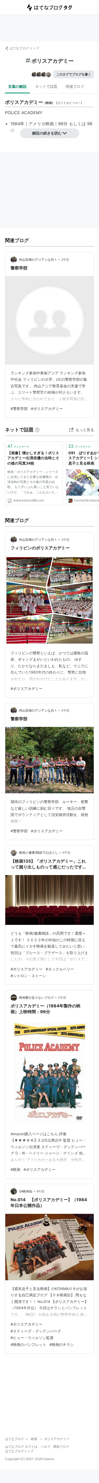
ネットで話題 (46, 86)
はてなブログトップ (19, 1451)
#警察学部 (19, 408)
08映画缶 (25, 1191)
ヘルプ (45, 1446)
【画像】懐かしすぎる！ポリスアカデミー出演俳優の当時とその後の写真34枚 (33, 458)
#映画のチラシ (61, 1344)
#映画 (15, 1169)
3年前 (65, 540)
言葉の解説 (17, 86)
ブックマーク (18, 446)
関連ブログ (75, 86)
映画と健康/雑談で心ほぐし (38, 852)
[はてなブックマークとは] (37, 429)
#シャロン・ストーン (28, 975)
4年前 (66, 852)
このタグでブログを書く (73, 74)
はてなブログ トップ (24, 48)
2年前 (65, 260)
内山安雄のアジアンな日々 (38, 260)
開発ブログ (61, 1446)
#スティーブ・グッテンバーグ (36, 1331)
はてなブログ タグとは (21, 1446)
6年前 (40, 1191)
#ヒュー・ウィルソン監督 (32, 1337)
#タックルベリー (60, 969)
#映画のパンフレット (28, 1344)
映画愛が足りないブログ (36, 997)
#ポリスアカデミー (47, 408)
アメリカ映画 (41, 123)
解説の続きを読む (47, 133)
